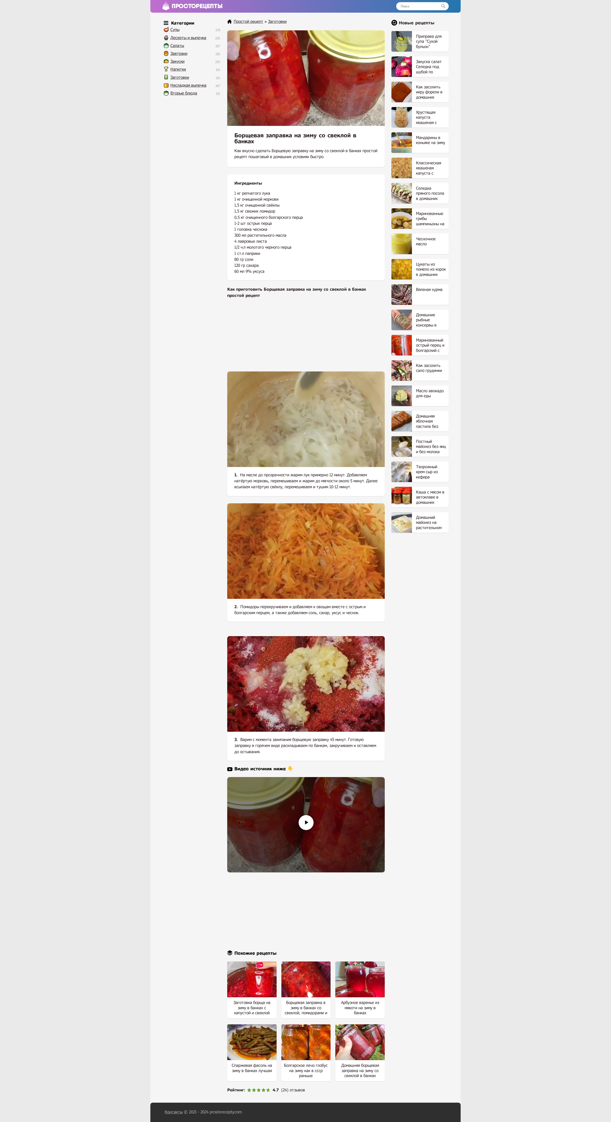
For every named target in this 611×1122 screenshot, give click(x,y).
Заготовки (179, 77)
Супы (174, 29)
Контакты (174, 1112)
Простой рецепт (248, 21)
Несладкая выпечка (188, 85)
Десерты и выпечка (188, 38)
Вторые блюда (183, 93)
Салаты (177, 45)
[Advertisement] (306, 338)
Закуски (177, 61)
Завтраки (178, 53)
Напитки (178, 69)
